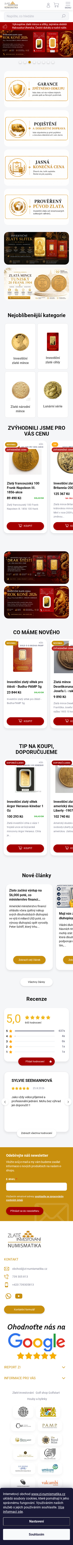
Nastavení (36, 1521)
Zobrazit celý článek (29, 960)
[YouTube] (18, 1295)
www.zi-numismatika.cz (48, 1494)
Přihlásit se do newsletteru (24, 1211)
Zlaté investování (23, 1392)
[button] (68, 1101)
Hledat (63, 16)
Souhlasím (36, 1534)
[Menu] (68, 5)
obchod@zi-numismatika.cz (29, 1268)
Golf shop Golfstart (48, 1392)
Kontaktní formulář (24, 1309)
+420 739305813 (23, 1284)
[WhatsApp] (7, 1295)
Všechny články (36, 982)
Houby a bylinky (37, 1399)
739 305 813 (20, 1276)
